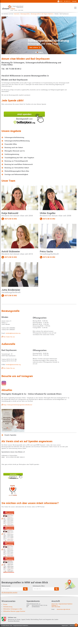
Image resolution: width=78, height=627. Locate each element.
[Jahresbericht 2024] (8, 518)
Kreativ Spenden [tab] (10, 435)
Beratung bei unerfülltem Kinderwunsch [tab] (19, 164)
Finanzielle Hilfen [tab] (11, 144)
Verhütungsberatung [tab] (12, 154)
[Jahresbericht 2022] (8, 549)
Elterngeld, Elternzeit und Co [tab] (15, 151)
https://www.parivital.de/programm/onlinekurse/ (17, 405)
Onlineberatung (7, 607)
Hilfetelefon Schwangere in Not (12, 609)
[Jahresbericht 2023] (8, 534)
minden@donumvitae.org (13, 333)
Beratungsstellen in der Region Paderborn (42, 14)
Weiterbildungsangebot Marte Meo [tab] (17, 171)
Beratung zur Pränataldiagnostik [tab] (16, 161)
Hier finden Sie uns (9, 337)
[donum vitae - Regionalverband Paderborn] (13, 8)
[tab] (35, 52)
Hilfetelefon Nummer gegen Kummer (14, 611)
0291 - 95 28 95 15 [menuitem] (65, 1)
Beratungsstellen (25, 14)
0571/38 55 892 (11, 219)
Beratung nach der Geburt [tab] (14, 147)
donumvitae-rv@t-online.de (63, 609)
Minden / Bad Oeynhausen (62, 14)
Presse (5, 604)
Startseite (16, 14)
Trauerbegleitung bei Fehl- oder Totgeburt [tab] (19, 158)
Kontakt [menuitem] (74, 1)
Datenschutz (73, 625)
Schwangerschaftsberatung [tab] (14, 137)
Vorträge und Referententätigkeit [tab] (16, 174)
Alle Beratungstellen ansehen (9, 592)
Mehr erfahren (49, 47)
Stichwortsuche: (6, 586)
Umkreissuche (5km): (39, 586)
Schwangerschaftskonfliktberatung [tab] (17, 141)
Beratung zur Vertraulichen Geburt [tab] (17, 168)
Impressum (65, 625)
